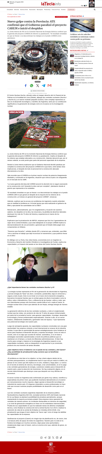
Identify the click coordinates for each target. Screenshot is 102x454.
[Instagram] (57, 437)
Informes (16, 9)
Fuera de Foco (56, 9)
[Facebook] (49, 437)
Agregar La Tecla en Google (38, 90)
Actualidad (10, 9)
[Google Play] (86, 5)
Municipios (40, 9)
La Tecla (15, 14)
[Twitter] (53, 437)
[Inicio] (8, 2)
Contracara (71, 9)
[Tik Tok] (61, 437)
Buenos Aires (24, 9)
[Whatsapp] (41, 437)
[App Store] (84, 5)
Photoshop (47, 9)
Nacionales (32, 9)
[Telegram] (45, 437)
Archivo (63, 9)
